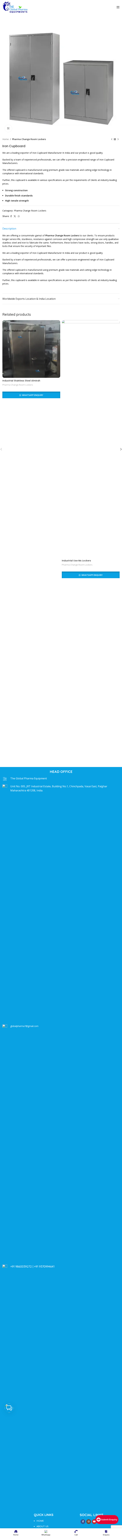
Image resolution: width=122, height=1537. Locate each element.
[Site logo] (15, 6)
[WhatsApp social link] (19, 216)
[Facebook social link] (11, 216)
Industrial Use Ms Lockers (76, 560)
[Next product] (118, 139)
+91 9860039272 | (22, 1266)
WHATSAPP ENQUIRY (32, 395)
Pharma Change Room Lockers (29, 139)
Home (5, 139)
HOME (40, 1520)
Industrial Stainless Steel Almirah (21, 380)
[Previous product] (111, 139)
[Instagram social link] (88, 1521)
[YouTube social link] (94, 1521)
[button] (9, 1408)
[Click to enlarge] (8, 128)
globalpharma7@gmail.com (24, 1026)
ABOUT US (42, 1526)
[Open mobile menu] (118, 7)
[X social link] (15, 216)
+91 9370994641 (44, 1266)
